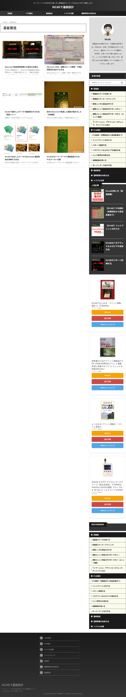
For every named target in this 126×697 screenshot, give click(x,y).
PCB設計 (29, 13)
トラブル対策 (69, 13)
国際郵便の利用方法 (88, 13)
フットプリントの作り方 (102, 140)
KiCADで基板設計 (63, 7)
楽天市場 (107, 318)
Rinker (100, 308)
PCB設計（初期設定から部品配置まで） (108, 135)
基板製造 (49, 13)
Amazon (107, 312)
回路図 (10, 13)
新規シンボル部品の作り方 (103, 104)
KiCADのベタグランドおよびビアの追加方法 (114, 246)
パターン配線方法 (99, 145)
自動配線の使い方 (99, 160)
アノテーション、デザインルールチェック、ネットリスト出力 (108, 123)
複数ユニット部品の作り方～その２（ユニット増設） (108, 115)
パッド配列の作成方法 (101, 155)
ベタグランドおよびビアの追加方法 (106, 150)
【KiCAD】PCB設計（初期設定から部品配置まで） (114, 211)
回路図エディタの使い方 (102, 94)
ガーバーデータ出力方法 (102, 165)
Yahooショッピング (107, 324)
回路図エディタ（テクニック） (105, 99)
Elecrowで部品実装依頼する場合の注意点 (21, 67)
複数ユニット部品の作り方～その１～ (107, 109)
